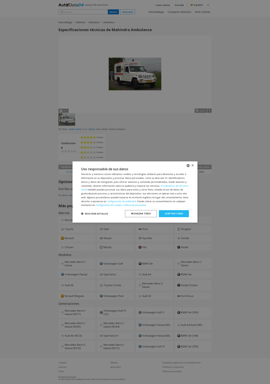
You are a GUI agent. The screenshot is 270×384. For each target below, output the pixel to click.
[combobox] (188, 165)
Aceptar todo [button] (174, 213)
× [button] (192, 165)
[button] (94, 213)
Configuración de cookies (108, 205)
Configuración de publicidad (121, 201)
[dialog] (135, 192)
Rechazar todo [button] (141, 213)
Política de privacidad (134, 205)
